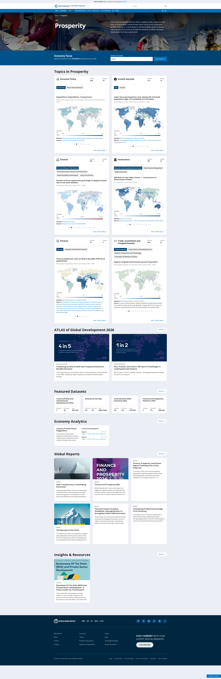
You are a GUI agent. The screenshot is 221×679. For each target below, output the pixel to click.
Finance (64, 159)
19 (103, 81)
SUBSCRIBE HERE (144, 645)
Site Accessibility (128, 658)
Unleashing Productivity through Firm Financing (148, 510)
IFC (92, 621)
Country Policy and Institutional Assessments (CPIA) (64, 401)
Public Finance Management (153, 168)
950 (91, 161)
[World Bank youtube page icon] (159, 621)
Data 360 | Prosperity (78, 6)
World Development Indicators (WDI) (132, 138)
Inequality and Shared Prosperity (76, 249)
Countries (82, 633)
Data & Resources (80, 10)
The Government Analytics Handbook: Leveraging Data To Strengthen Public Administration (110, 511)
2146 (91, 81)
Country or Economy (116, 55)
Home (56, 10)
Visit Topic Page (99, 150)
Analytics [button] (95, 10)
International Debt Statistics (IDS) (122, 400)
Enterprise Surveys (69, 222)
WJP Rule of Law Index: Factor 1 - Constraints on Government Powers (135, 178)
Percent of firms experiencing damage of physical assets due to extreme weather (81, 181)
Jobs (116, 87)
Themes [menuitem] (70, 10)
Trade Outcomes (120, 249)
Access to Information (142, 658)
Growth (122, 87)
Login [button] (165, 11)
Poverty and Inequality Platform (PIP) (153, 400)
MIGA (96, 621)
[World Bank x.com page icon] (143, 621)
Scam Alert (153, 658)
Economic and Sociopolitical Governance (128, 168)
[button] (74, 144)
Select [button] (114, 59)
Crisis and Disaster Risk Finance (67, 168)
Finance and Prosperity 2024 (107, 484)
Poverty (64, 240)
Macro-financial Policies (75, 87)
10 (161, 81)
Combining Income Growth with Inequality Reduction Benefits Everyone (80, 367)
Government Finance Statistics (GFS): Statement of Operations (83, 138)
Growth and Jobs (126, 79)
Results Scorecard (110, 644)
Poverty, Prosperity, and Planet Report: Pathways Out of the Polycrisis (147, 465)
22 (161, 161)
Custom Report (106, 10)
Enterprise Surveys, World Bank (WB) (74, 224)
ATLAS (89, 10)
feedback (124, 1)
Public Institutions (121, 172)
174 (148, 81)
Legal (110, 658)
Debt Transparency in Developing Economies (71, 485)
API (113, 10)
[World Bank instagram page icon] (154, 621)
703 (148, 161)
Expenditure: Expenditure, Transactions (74, 97)
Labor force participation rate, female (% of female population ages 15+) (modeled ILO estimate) (137, 98)
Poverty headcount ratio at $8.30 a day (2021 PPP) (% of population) (80, 260)
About (117, 10)
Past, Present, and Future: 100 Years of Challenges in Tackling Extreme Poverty (137, 367)
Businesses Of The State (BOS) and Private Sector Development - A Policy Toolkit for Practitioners (71, 587)
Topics (81, 637)
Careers (56, 641)
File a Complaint (162, 658)
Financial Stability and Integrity (67, 175)
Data (106, 637)
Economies (63, 10)
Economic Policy (68, 79)
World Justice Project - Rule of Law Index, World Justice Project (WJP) (141, 221)
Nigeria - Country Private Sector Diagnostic (94, 434)
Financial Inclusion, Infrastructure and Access (72, 172)
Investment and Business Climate (126, 257)
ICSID (102, 621)
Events (107, 633)
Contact (56, 644)
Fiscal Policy (61, 87)
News (55, 637)
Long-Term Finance (86, 175)
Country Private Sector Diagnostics (66, 429)
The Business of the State (67, 530)
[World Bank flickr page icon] (165, 621)
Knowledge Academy (111, 641)
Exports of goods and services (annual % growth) (135, 262)
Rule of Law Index (126, 219)
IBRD (83, 621)
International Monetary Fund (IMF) (73, 140)
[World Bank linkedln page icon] (149, 621)
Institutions (124, 159)
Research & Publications (87, 644)
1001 (148, 242)
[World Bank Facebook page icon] (138, 621)
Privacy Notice (118, 658)
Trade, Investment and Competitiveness (129, 242)
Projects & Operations (86, 641)
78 (90, 242)
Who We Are (58, 633)
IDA (88, 621)
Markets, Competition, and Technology (128, 253)
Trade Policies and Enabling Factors (140, 249)
